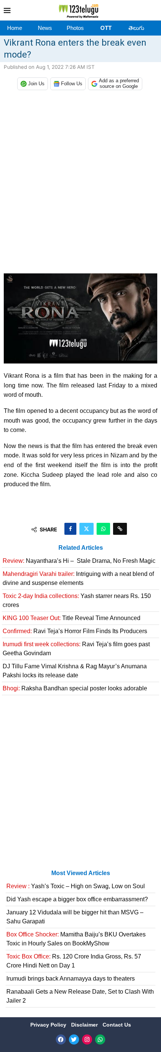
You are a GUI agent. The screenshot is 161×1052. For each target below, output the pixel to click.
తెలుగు (136, 28)
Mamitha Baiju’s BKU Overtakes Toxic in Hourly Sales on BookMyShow (76, 939)
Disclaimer (85, 1025)
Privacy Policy (49, 1025)
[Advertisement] (80, 183)
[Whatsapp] (100, 1039)
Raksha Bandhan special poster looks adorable (75, 688)
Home (14, 28)
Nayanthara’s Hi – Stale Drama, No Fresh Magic (79, 561)
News (45, 28)
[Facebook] (61, 1039)
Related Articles (80, 548)
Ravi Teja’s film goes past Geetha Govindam (76, 648)
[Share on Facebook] (70, 529)
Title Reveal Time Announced (71, 618)
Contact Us (117, 1025)
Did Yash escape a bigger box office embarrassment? (77, 899)
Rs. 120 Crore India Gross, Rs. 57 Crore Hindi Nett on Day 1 (73, 961)
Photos (75, 28)
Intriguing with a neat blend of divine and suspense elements (78, 578)
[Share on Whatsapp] (103, 529)
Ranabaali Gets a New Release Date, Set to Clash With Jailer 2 (80, 996)
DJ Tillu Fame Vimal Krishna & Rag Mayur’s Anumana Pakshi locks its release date (75, 670)
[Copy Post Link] (120, 529)
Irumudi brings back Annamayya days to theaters (70, 978)
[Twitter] (74, 1039)
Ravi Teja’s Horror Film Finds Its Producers (75, 631)
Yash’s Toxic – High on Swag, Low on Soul (75, 886)
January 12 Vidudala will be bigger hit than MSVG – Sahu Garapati (74, 916)
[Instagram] (87, 1039)
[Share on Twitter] (86, 529)
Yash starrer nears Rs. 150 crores (77, 600)
